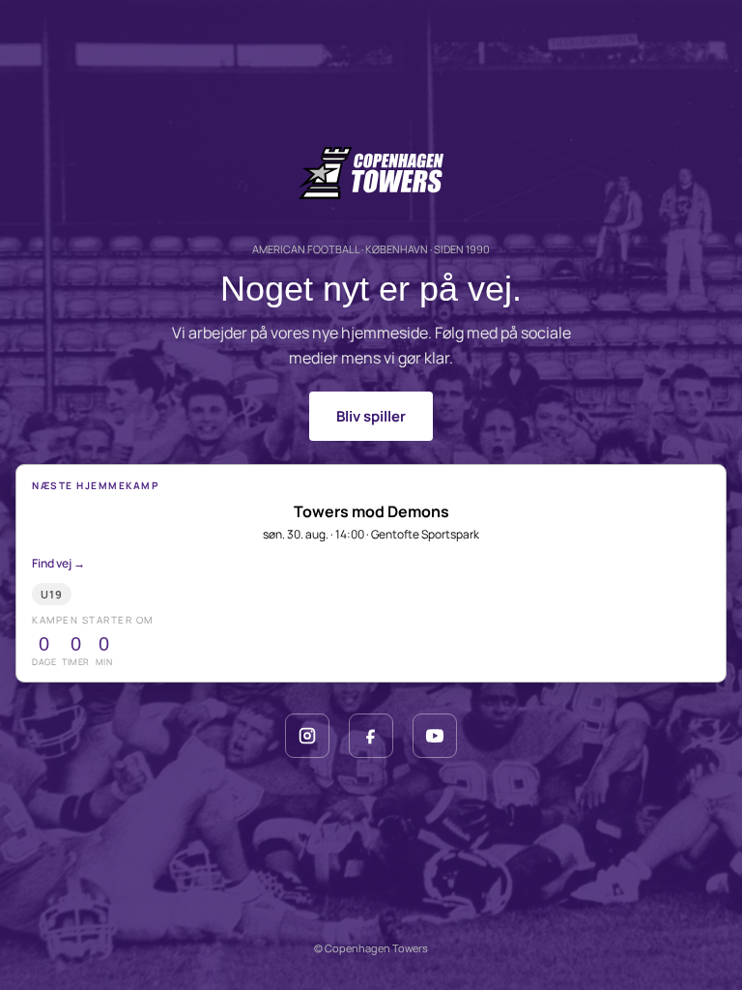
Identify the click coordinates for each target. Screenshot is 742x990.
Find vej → (58, 563)
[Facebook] (371, 735)
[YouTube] (435, 735)
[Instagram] (307, 735)
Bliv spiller (371, 416)
